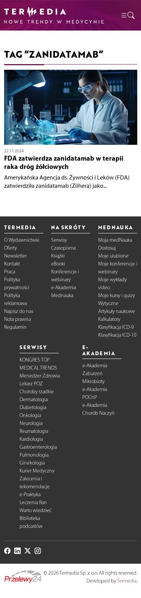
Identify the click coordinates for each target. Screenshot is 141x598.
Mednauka (62, 295)
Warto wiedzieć (36, 510)
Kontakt (12, 264)
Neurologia (31, 423)
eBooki (58, 264)
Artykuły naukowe (116, 311)
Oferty (10, 248)
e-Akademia (63, 287)
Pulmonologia (34, 455)
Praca (9, 271)
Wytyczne (108, 303)
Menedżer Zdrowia (40, 376)
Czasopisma (63, 248)
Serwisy (59, 240)
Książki (58, 256)
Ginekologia (32, 463)
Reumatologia (34, 431)
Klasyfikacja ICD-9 (116, 327)
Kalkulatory (109, 319)
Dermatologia (34, 399)
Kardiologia (31, 439)
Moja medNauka (115, 240)
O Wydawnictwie (21, 240)
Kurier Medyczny (37, 471)
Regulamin (15, 327)
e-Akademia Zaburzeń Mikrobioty (94, 373)
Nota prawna (17, 319)
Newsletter (15, 256)
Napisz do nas (18, 311)
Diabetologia (33, 407)
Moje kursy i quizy (116, 295)
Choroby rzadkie (37, 391)
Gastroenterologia (38, 447)
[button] (127, 15)
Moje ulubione (113, 256)
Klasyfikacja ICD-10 (117, 335)
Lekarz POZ (31, 383)
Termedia (126, 581)
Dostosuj (107, 248)
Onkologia (30, 415)
